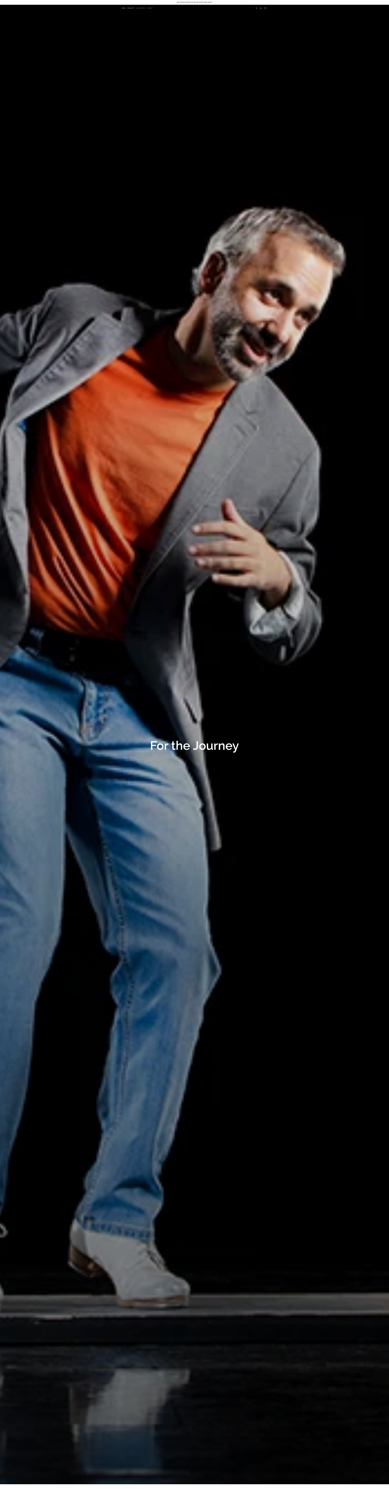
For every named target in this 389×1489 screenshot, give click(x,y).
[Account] (261, 8)
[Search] (256, 8)
